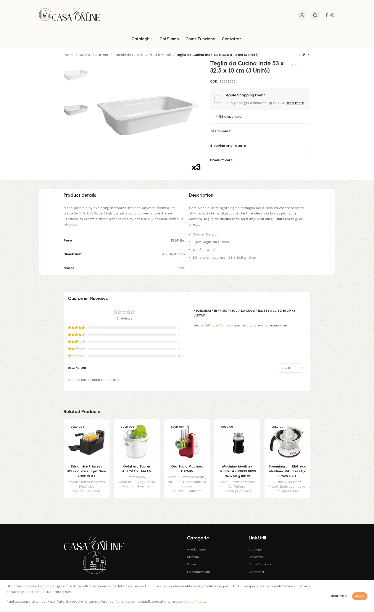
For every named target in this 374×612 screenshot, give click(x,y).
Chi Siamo (256, 556)
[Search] (315, 15)
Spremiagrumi (287, 491)
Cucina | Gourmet (94, 55)
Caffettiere (236, 487)
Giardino (193, 556)
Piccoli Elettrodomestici (86, 482)
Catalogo (255, 549)
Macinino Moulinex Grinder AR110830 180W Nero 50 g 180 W (237, 471)
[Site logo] (70, 15)
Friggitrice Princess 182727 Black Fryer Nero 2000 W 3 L (86, 471)
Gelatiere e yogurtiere (136, 482)
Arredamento (196, 549)
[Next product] (308, 55)
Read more (295, 103)
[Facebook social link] (326, 15)
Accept (359, 595)
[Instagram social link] (332, 15)
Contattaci (256, 571)
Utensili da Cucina (129, 55)
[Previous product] (299, 55)
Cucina (192, 564)
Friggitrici (86, 487)
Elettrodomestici (199, 571)
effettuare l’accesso (218, 325)
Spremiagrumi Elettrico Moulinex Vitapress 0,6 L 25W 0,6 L (287, 471)
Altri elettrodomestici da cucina (187, 484)
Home (69, 55)
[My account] (302, 15)
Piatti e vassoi (160, 55)
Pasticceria (136, 477)
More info (338, 596)
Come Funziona (260, 564)
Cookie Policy (194, 601)
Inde (294, 65)
